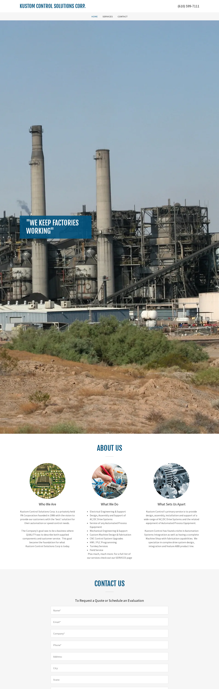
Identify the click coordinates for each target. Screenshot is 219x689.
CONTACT (123, 16)
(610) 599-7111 (188, 6)
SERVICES (108, 16)
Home (95, 16)
